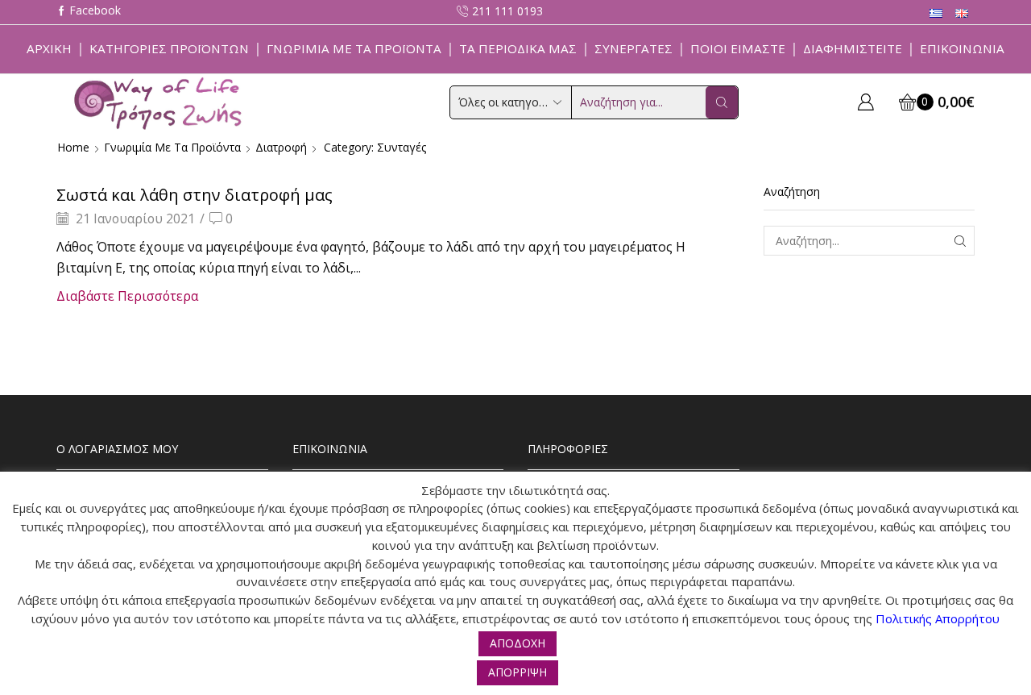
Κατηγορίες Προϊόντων (169, 48)
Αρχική (49, 48)
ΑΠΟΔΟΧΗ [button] (517, 643)
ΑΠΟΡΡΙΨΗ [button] (517, 672)
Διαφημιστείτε (852, 48)
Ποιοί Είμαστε (737, 48)
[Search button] (722, 102)
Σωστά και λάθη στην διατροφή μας (194, 195)
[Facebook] (88, 12)
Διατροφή (281, 147)
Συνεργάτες (633, 48)
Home (73, 147)
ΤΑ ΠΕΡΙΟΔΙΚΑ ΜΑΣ (518, 48)
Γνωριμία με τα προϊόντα (354, 48)
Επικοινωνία (962, 48)
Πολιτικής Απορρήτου (938, 618)
